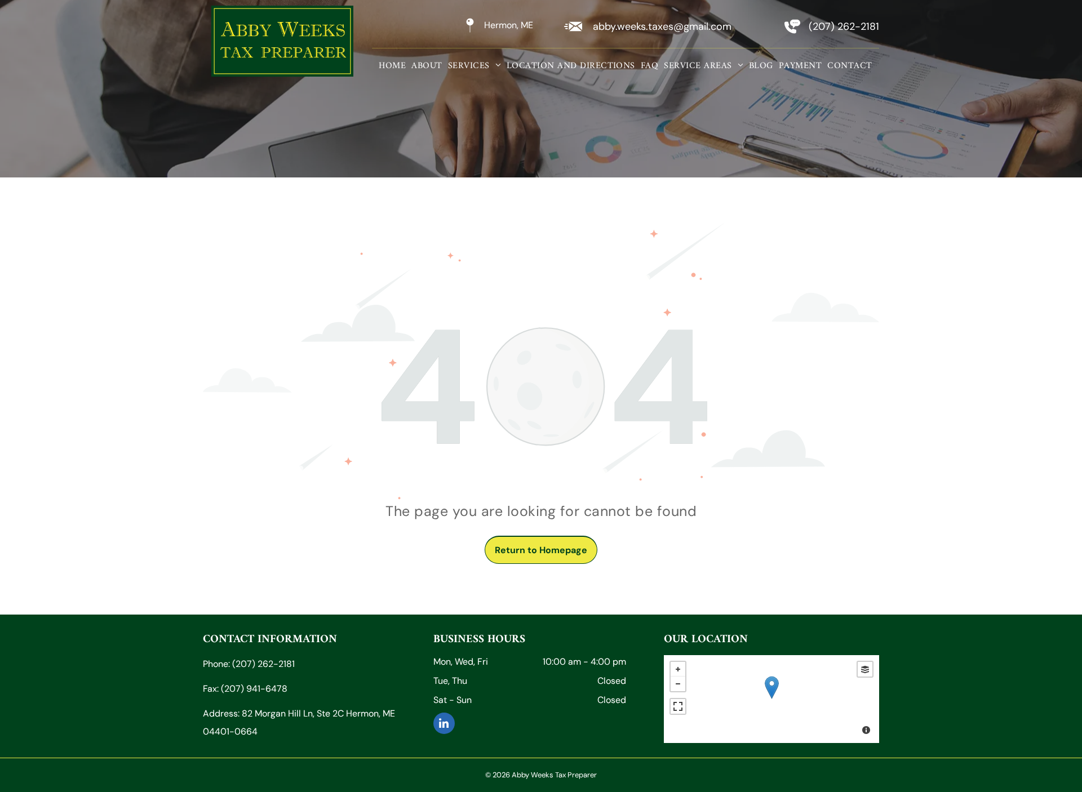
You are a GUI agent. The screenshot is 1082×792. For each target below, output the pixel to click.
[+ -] (771, 699)
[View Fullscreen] (678, 706)
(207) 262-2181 (844, 26)
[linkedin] (444, 725)
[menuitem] (392, 66)
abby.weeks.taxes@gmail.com (662, 26)
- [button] (678, 684)
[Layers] (865, 669)
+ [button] (678, 669)
